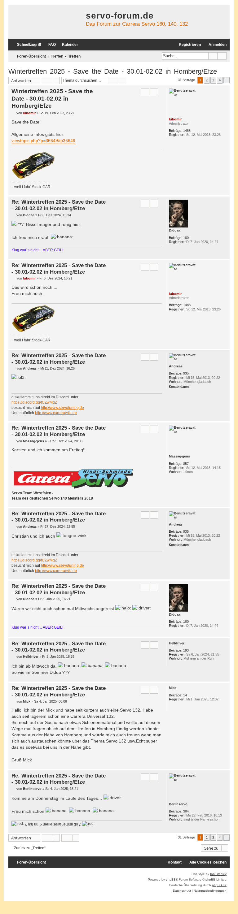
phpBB (171, 879)
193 (186, 650)
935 (186, 373)
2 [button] (207, 80)
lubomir (175, 119)
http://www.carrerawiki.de (56, 413)
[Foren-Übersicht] (45, 21)
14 (185, 695)
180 (186, 238)
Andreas (176, 366)
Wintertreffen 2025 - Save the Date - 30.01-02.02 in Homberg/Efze (112, 71)
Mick (172, 688)
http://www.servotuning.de (62, 407)
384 (186, 811)
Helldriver (176, 643)
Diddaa (174, 230)
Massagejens (179, 456)
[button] (226, 80)
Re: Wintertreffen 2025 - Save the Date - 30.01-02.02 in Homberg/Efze (58, 205)
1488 (187, 130)
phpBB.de (219, 885)
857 (186, 464)
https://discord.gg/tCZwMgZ (34, 402)
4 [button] (220, 80)
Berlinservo (178, 804)
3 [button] (213, 80)
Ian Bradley (218, 874)
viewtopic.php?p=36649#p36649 (43, 140)
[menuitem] (49, 45)
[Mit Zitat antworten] (145, 92)
